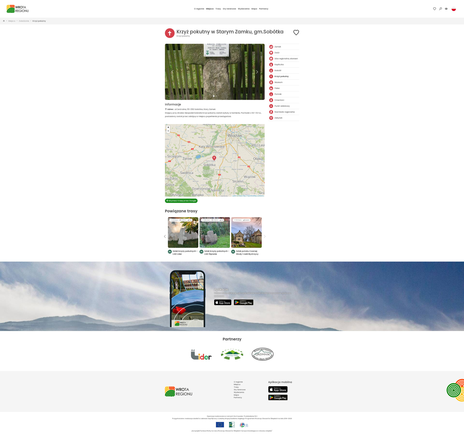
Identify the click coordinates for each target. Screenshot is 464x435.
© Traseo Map (241, 196)
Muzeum (279, 82)
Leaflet (234, 196)
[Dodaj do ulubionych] (296, 33)
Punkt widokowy (282, 106)
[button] (172, 72)
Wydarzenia (244, 8)
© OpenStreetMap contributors (255, 196)
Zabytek (278, 117)
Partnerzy (263, 8)
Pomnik (278, 94)
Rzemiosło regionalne (285, 112)
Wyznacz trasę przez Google (182, 200)
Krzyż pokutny (39, 21)
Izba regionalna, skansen (286, 58)
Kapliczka (279, 64)
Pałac (277, 88)
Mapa (254, 8)
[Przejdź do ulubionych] (435, 9)
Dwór (277, 52)
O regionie (199, 8)
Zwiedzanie (24, 21)
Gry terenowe (229, 8)
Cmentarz (279, 100)
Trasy (218, 8)
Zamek (278, 46)
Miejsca (210, 8)
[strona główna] (4, 21)
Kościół (278, 70)
